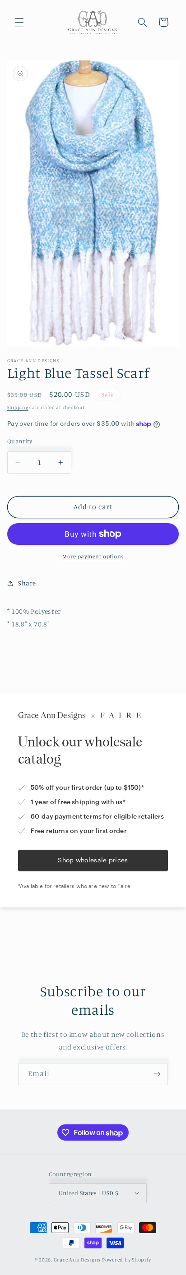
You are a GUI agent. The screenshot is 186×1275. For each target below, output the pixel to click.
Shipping (17, 407)
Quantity (19, 441)
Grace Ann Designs (77, 1260)
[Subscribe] (157, 1074)
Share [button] (27, 583)
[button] (19, 22)
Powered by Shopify (126, 1260)
